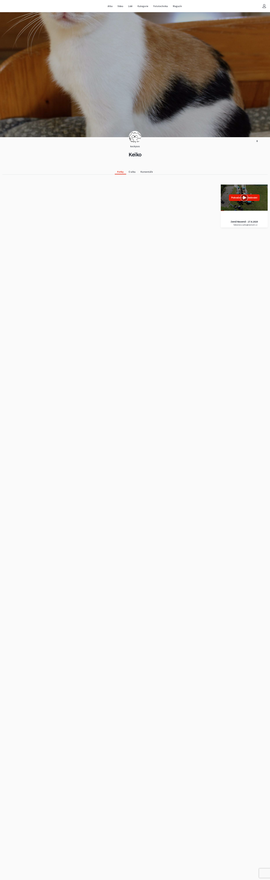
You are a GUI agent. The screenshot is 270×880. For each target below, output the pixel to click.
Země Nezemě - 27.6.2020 (244, 221)
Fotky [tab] (120, 171)
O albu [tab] (132, 171)
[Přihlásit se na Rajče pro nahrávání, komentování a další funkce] (264, 6)
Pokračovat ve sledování (244, 197)
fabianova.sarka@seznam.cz (245, 225)
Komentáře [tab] (146, 171)
